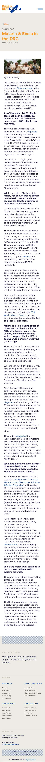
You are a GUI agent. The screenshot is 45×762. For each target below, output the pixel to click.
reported (32, 131)
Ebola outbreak (24, 88)
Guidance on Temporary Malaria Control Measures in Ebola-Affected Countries (22, 482)
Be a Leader (28, 713)
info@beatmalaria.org (11, 744)
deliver (26, 256)
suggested (21, 436)
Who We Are (6, 690)
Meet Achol (6, 710)
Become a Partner (30, 715)
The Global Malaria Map (32, 693)
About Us (5, 688)
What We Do (6, 693)
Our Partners (6, 698)
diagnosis (9, 402)
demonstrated (11, 544)
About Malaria (29, 688)
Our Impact (6, 708)
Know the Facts (29, 696)
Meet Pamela (6, 713)
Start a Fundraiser (30, 708)
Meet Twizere (6, 718)
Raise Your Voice (30, 710)
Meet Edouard (7, 715)
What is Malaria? (30, 690)
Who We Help (6, 696)
